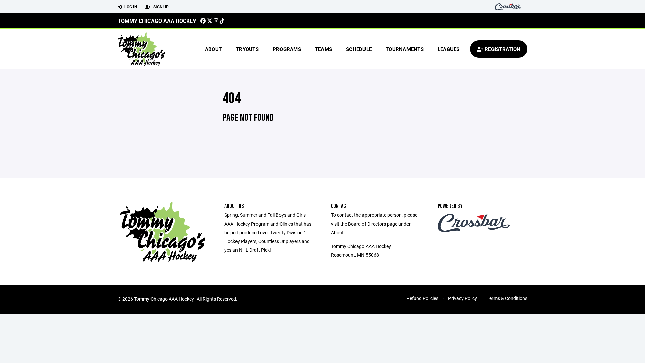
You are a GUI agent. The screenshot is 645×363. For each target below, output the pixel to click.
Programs (287, 49)
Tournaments (405, 49)
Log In (130, 6)
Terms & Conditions (507, 298)
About (213, 49)
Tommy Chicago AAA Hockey (157, 20)
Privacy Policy (462, 298)
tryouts (247, 49)
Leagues (449, 49)
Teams (323, 49)
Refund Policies (422, 298)
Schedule (359, 49)
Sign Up (160, 6)
